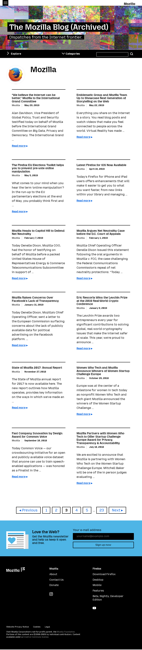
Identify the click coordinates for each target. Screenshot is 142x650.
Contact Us (56, 579)
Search (131, 54)
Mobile (97, 585)
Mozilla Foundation (66, 632)
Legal (47, 627)
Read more (19, 145)
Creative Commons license (35, 637)
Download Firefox (104, 574)
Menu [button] (5, 3)
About (53, 574)
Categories (73, 53)
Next (116, 510)
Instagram (51, 594)
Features (98, 590)
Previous (30, 510)
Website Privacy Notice (17, 627)
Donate (54, 585)
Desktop (98, 579)
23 (103, 510)
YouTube (94, 608)
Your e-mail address (87, 530)
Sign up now (103, 544)
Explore (16, 53)
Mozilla (130, 3)
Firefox (97, 568)
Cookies (36, 627)
